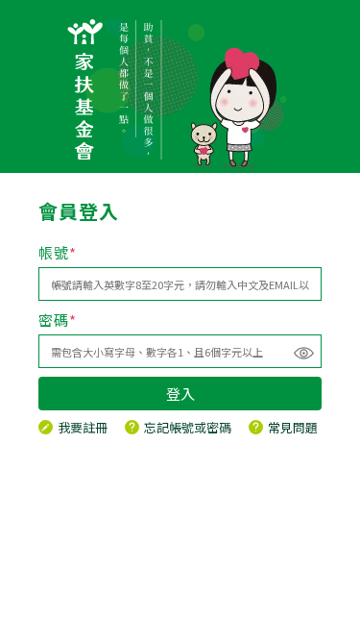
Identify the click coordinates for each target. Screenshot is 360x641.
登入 (180, 393)
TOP (344, 625)
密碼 (57, 319)
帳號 (57, 252)
